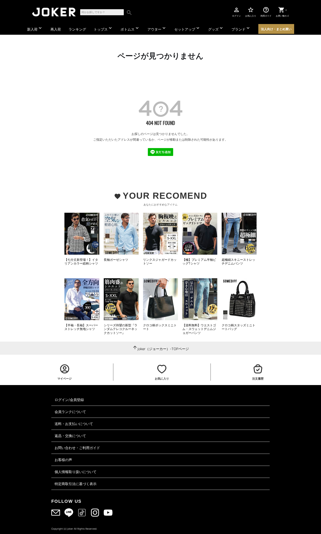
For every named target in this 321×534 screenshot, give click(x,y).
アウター (157, 28)
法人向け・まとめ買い (276, 29)
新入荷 (35, 28)
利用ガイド (266, 12)
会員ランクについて (70, 412)
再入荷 (55, 29)
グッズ (216, 28)
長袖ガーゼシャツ (116, 259)
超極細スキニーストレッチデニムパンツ (238, 261)
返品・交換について (70, 436)
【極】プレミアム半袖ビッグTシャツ (199, 261)
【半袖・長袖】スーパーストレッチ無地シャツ (81, 327)
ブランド (241, 28)
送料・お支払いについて (74, 424)
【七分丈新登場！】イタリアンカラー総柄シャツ (81, 261)
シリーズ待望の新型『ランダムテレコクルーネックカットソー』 (120, 329)
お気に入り (250, 12)
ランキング (77, 29)
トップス (103, 28)
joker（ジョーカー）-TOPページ (163, 349)
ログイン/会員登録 (69, 399)
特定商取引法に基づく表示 (76, 484)
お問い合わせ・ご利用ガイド (77, 448)
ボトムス (130, 28)
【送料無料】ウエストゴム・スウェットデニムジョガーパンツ (199, 329)
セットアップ (187, 28)
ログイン (236, 12)
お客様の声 (63, 460)
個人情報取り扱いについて (76, 472)
